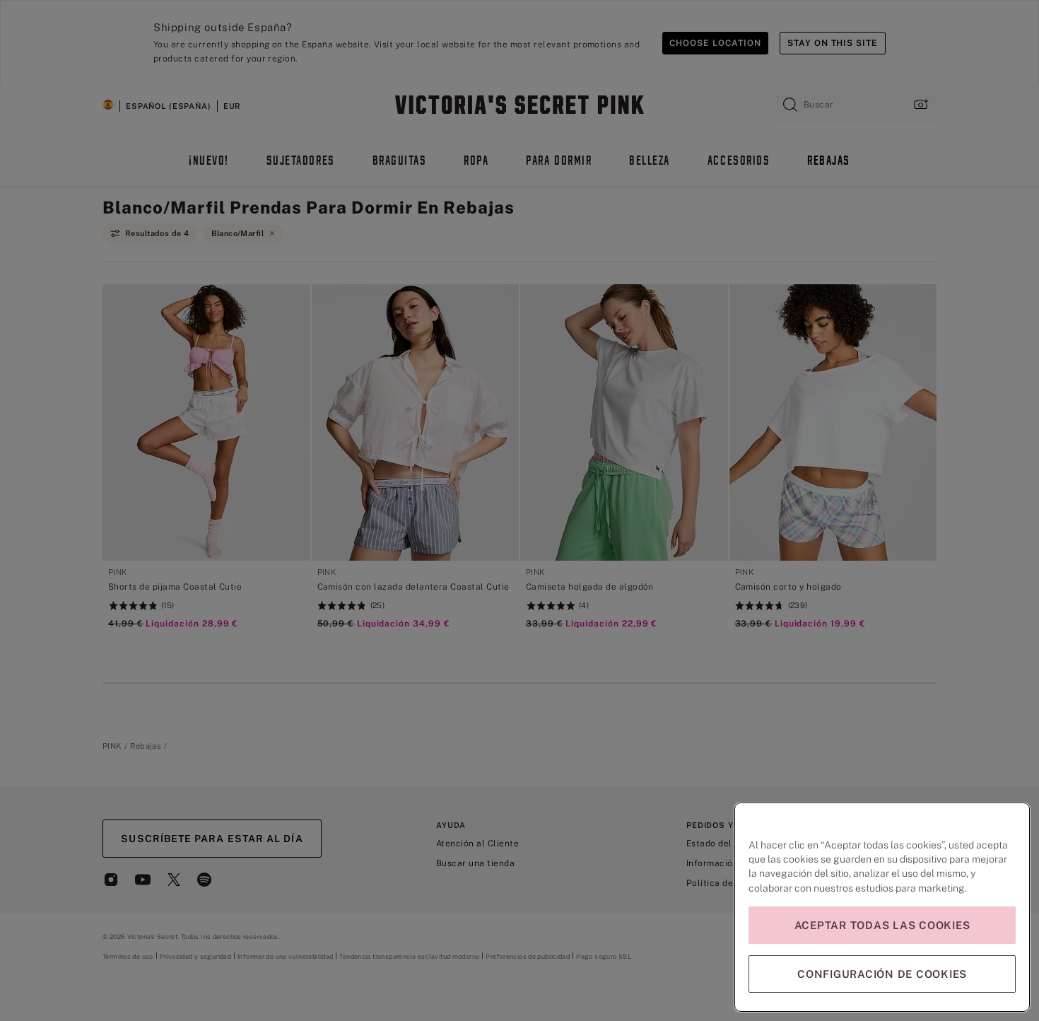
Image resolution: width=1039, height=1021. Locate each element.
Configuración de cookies (882, 974)
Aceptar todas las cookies (882, 925)
